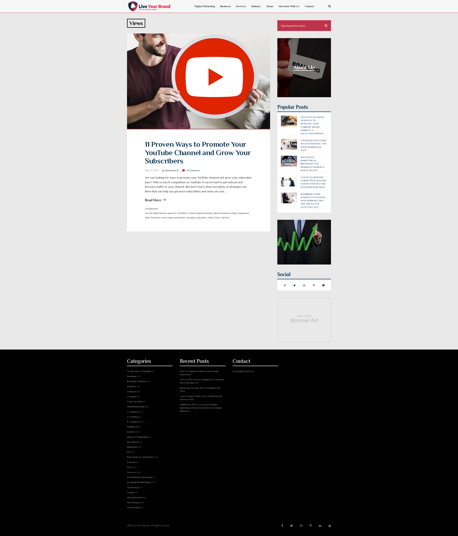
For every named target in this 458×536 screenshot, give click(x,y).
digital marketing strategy (225, 213)
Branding (132, 376)
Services (131, 472)
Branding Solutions (137, 381)
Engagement (243, 213)
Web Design (133, 502)
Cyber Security (134, 401)
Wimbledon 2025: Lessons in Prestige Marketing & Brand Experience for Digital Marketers (201, 407)
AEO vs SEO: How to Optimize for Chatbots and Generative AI (202, 381)
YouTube (225, 217)
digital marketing (205, 213)
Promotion (155, 217)
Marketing (132, 447)
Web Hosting (133, 507)
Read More (153, 200)
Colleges (131, 391)
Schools (131, 462)
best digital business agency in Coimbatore (168, 213)
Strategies (191, 217)
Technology (133, 487)
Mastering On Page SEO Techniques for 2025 (200, 389)
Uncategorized (151, 208)
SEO (129, 467)
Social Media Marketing (139, 482)
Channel (192, 213)
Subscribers (201, 217)
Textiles (131, 492)
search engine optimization (173, 217)
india (147, 217)
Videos (211, 217)
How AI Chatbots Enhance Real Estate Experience (199, 373)
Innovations (133, 442)
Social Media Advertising (139, 477)
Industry (131, 431)
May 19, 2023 (152, 170)
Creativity (132, 396)
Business (131, 386)
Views (217, 217)
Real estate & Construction (140, 457)
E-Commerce (133, 421)
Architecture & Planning (139, 371)
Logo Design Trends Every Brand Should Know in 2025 (201, 398)
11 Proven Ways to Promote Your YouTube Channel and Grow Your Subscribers (198, 152)
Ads (146, 213)
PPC (129, 452)
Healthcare (132, 426)
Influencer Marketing (137, 437)
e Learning (132, 416)
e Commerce (133, 411)
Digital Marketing (136, 406)
